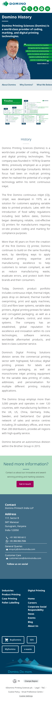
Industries (8, 590)
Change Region (31, 681)
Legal (37, 687)
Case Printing (9, 598)
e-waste (28, 649)
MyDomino (10, 649)
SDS (32, 639)
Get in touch (25, 484)
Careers (32, 602)
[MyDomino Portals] (35, 8)
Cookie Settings (26, 696)
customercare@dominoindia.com (25, 558)
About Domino (9, 84)
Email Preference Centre (32, 692)
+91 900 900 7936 (18, 540)
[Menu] (47, 8)
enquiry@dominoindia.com (22, 549)
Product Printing (11, 594)
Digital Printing (36, 590)
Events (31, 617)
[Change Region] (41, 8)
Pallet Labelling (10, 602)
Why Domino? (26, 84)
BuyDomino (15, 639)
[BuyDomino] (23, 8)
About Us (33, 625)
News (31, 613)
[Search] (29, 8)
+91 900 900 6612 (18, 537)
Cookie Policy (14, 692)
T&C (43, 687)
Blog (30, 621)
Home (31, 598)
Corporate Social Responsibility (37, 608)
